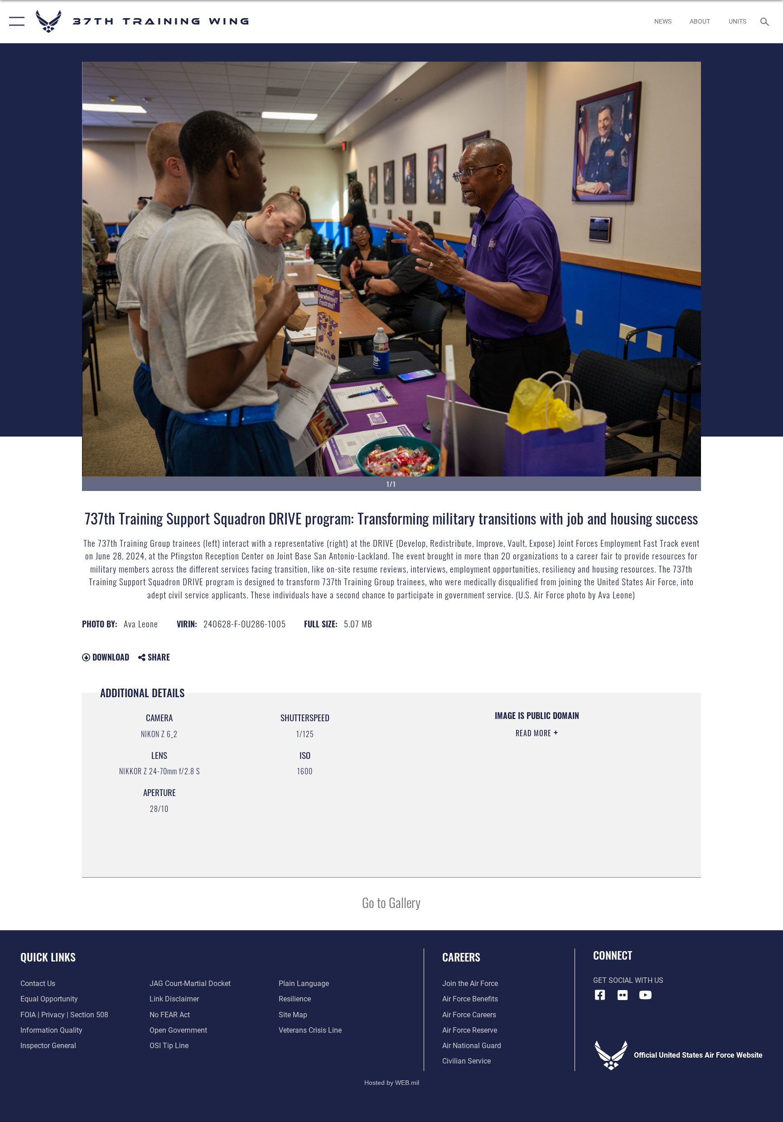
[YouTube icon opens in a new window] (645, 995)
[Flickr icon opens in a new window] (622, 995)
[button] (14, 21)
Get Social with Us (628, 980)
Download (109, 657)
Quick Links (48, 956)
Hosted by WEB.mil (391, 1082)
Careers (461, 956)
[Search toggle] (766, 21)
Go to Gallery (391, 902)
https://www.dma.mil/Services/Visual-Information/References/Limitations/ (511, 790)
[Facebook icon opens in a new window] (600, 995)
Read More (535, 733)
